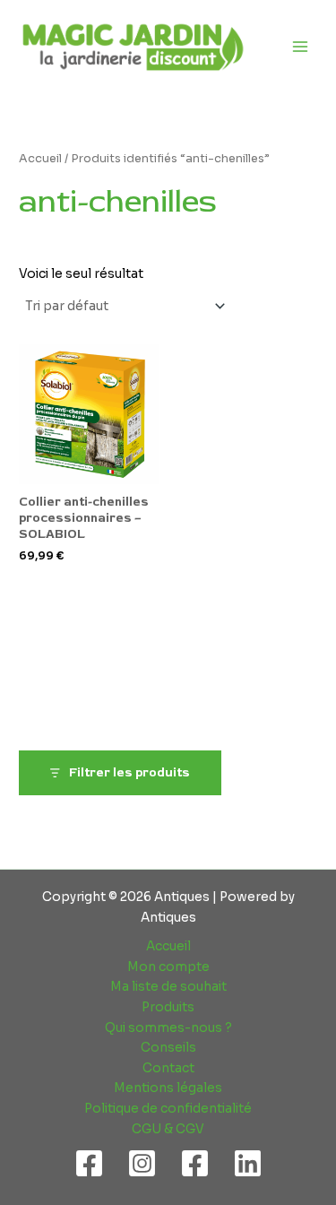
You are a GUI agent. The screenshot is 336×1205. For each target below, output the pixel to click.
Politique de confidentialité (168, 1108)
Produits (168, 1007)
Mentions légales (168, 1088)
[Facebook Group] (195, 1163)
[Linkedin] (248, 1163)
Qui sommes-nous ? (168, 1028)
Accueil (40, 159)
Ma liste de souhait (168, 986)
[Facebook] (89, 1163)
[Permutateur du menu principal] (300, 46)
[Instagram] (142, 1163)
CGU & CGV (168, 1129)
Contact (168, 1068)
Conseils (168, 1047)
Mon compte (168, 967)
